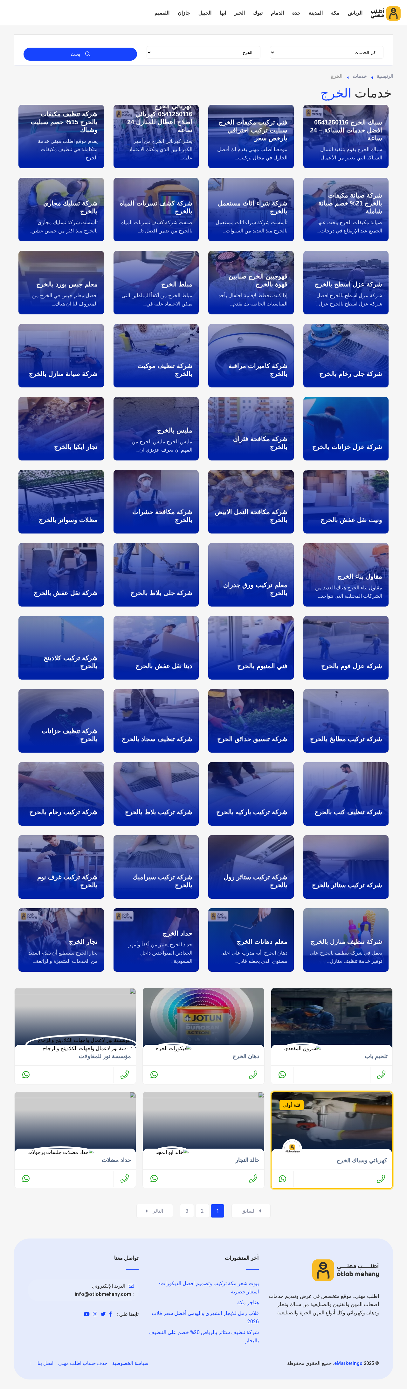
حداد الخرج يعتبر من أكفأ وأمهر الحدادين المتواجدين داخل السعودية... (160, 953)
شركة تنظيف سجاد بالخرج (157, 738)
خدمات (360, 76)
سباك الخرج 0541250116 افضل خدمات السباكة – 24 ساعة (346, 130)
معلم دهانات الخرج (262, 941)
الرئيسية (385, 76)
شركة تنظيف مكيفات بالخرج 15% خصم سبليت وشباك (64, 122)
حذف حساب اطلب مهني (82, 1363)
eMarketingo (348, 1363)
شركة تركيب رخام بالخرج (63, 812)
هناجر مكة (248, 1302)
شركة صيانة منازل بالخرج (63, 373)
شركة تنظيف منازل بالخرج (346, 941)
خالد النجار (247, 1160)
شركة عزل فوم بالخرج (351, 665)
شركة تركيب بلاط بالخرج (158, 812)
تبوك (258, 13)
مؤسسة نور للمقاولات (105, 1056)
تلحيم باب (376, 1056)
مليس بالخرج (174, 430)
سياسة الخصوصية (130, 1363)
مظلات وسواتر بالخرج (68, 519)
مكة (335, 13)
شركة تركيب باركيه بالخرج (251, 812)
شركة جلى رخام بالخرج (350, 373)
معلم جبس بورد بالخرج (67, 284)
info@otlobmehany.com (103, 1294)
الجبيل (204, 13)
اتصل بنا (45, 1363)
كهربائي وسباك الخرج (361, 1160)
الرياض (355, 13)
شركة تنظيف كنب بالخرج (348, 812)
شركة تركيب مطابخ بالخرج (346, 738)
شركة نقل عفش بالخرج (66, 592)
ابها (223, 13)
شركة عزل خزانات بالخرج (347, 446)
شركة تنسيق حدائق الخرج (252, 738)
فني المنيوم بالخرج (262, 665)
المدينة (316, 13)
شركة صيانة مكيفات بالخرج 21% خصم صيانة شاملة (350, 203)
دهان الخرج (245, 1056)
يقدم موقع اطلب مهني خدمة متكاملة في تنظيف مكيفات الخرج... (68, 149)
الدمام (277, 13)
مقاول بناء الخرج (360, 576)
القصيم (162, 13)
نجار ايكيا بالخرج (76, 446)
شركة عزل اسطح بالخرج (348, 284)
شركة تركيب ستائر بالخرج (347, 885)
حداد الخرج (177, 933)
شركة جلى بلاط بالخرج (161, 592)
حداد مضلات (116, 1160)
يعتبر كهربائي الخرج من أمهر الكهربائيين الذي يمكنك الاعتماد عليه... (160, 149)
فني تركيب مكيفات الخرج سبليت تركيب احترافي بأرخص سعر (253, 130)
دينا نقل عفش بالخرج (163, 665)
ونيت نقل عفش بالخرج (351, 519)
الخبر (239, 13)
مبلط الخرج (176, 284)
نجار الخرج (83, 941)
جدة (296, 13)
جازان (184, 13)
